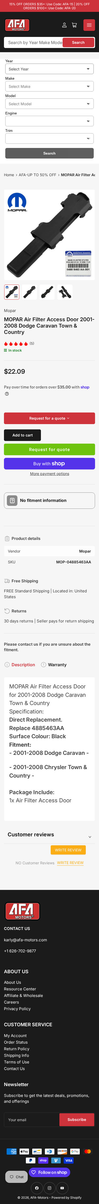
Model (10, 96)
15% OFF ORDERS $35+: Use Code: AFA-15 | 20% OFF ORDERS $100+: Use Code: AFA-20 (49, 6)
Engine (11, 113)
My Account (15, 1035)
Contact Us (14, 1068)
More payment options (49, 473)
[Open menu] (89, 25)
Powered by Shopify (66, 1198)
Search (78, 42)
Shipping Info (16, 1055)
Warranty (57, 664)
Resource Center (20, 988)
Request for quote (49, 449)
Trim (9, 130)
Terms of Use (16, 1061)
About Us (12, 982)
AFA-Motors (39, 1198)
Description (23, 664)
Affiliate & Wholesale (23, 995)
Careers (11, 1002)
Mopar (10, 310)
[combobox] (49, 42)
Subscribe (77, 1119)
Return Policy (16, 1048)
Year (9, 61)
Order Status (16, 1042)
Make (10, 78)
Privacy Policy (17, 1008)
